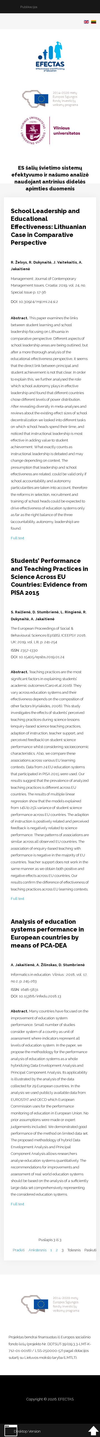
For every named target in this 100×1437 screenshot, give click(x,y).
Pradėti (19, 1250)
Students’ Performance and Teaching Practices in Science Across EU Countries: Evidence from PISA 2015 (49, 576)
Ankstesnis (37, 1250)
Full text (17, 538)
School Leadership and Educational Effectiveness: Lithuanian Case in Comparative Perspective (48, 226)
